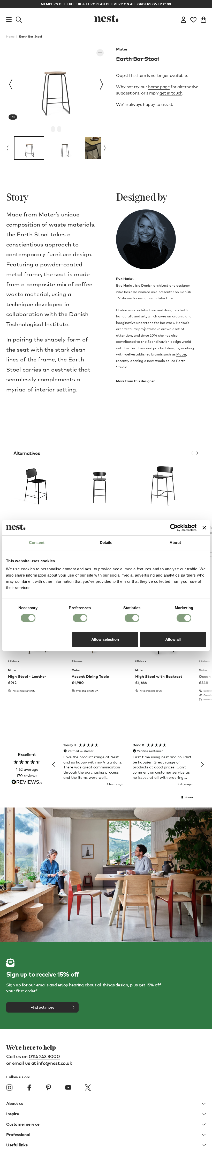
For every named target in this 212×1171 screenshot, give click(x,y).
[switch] (80, 618)
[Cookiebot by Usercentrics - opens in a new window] (173, 528)
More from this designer (135, 381)
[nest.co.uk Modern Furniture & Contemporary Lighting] (106, 18)
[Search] (19, 18)
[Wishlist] (193, 18)
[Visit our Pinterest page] (48, 1087)
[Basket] (203, 18)
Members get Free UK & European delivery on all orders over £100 (106, 4)
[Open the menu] (9, 18)
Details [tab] (106, 542)
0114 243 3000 (44, 1056)
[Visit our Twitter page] (87, 1087)
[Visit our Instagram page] (9, 1087)
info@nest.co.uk (54, 1063)
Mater (121, 49)
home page (159, 86)
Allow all (173, 639)
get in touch (171, 93)
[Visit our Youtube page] (68, 1087)
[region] (128, 765)
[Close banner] (204, 527)
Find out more (42, 1007)
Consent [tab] (36, 542)
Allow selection (105, 639)
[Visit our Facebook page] (29, 1087)
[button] (54, 765)
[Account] (183, 18)
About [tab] (175, 542)
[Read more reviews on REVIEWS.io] (26, 782)
